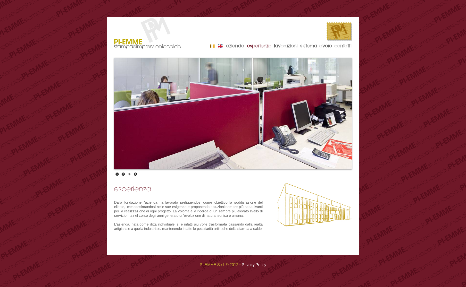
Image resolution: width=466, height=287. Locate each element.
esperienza (259, 46)
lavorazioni (286, 46)
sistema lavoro (316, 46)
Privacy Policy (254, 265)
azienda (235, 46)
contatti (342, 46)
